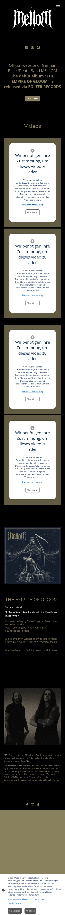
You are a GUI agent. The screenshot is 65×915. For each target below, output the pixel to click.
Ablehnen (30, 910)
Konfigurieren (14, 903)
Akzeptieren (32, 212)
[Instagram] (32, 47)
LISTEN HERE (32, 98)
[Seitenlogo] (32, 18)
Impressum (39, 899)
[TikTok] (38, 47)
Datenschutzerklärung (32, 204)
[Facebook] (26, 47)
